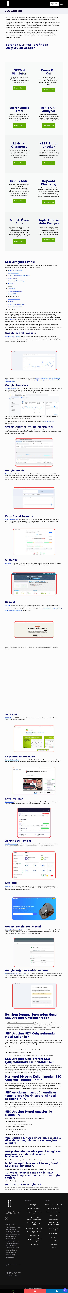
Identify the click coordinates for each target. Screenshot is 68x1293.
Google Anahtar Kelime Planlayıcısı (19, 275)
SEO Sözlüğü (53, 1219)
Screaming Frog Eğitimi (34, 1228)
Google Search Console (15, 270)
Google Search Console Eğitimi (34, 1213)
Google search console (12, 336)
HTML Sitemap (53, 1240)
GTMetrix (11, 283)
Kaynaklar (53, 1237)
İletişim (53, 1248)
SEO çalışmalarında (41, 1027)
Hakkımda (53, 1244)
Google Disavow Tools (15, 307)
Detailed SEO (12, 294)
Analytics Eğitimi (34, 1208)
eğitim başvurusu (48, 421)
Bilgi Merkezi (53, 1233)
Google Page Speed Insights (17, 281)
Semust (10, 286)
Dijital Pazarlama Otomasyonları (54, 1223)
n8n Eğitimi (34, 1244)
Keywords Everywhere (15, 291)
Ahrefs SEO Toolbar (14, 299)
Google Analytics (13, 273)
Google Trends (12, 278)
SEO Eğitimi (34, 1205)
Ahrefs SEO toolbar (11, 844)
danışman (12, 319)
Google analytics (10, 388)
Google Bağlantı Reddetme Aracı (15, 973)
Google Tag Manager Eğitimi (34, 1224)
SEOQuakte (11, 288)
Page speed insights (11, 519)
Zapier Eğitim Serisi (34, 1232)
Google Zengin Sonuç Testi (16, 304)
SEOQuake (8, 718)
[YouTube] (35, 1291)
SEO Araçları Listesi (53, 1212)
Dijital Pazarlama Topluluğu (54, 1229)
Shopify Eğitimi (34, 1235)
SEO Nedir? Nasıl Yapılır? (53, 1205)
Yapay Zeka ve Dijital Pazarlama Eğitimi (34, 1240)
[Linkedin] (57, 1291)
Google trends (9, 474)
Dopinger (11, 301)
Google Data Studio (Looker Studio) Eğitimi (34, 1218)
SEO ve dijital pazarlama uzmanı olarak (20, 1023)
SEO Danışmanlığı (54, 1208)
